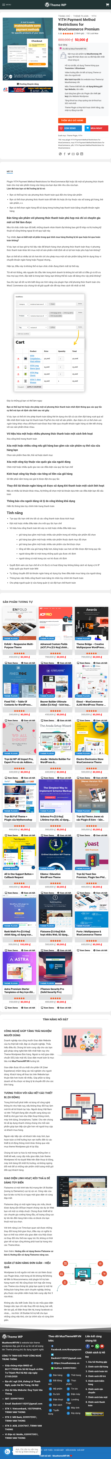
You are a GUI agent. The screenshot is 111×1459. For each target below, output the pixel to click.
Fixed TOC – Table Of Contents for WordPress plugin (17, 703)
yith (72, 145)
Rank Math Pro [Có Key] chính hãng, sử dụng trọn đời (17, 933)
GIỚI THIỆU (48, 1450)
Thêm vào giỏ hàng (72, 120)
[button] (6, 4)
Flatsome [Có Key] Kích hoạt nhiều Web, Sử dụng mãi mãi (53, 933)
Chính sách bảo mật (97, 1397)
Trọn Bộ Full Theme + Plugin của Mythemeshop (18, 818)
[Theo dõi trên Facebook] (88, 1346)
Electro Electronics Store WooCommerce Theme (89, 761)
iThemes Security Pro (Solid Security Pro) (52, 991)
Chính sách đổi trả (97, 1376)
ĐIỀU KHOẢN (71, 1450)
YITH (94, 16)
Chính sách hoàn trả (97, 1371)
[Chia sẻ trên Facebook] (64, 154)
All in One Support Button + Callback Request (19, 876)
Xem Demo (13, 663)
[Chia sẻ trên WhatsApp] (60, 154)
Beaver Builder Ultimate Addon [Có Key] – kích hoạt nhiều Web (54, 703)
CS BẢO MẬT (59, 1450)
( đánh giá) (79, 33)
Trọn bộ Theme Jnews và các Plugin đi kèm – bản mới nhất (90, 818)
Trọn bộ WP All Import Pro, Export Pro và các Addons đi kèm (18, 761)
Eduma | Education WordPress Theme (50, 876)
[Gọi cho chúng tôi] (97, 1346)
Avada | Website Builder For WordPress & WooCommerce (55, 761)
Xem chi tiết (29, 663)
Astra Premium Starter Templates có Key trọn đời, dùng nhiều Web (18, 991)
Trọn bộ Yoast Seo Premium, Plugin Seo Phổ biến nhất (90, 876)
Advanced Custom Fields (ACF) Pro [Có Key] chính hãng (53, 646)
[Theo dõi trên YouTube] (102, 1346)
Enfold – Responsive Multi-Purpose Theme (19, 646)
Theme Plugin (80, 16)
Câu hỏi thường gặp (97, 1362)
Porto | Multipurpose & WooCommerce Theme (89, 933)
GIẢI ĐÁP (80, 1450)
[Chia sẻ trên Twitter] (69, 154)
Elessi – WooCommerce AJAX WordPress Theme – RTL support (90, 703)
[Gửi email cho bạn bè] (73, 154)
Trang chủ (64, 16)
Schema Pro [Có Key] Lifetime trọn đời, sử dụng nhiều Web (54, 818)
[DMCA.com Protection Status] (94, 1414)
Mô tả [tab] (10, 171)
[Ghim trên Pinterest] (77, 154)
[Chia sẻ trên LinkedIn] (81, 154)
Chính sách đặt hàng (98, 1366)
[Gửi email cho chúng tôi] (92, 1346)
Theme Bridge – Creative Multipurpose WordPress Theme (90, 646)
